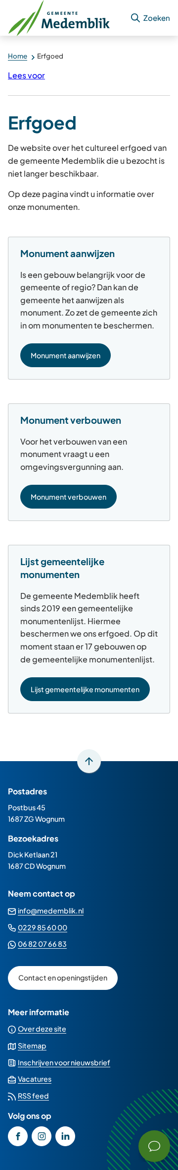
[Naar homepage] (65, 18)
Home (17, 56)
